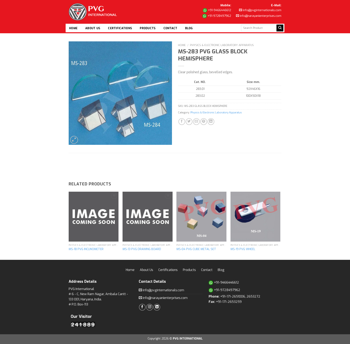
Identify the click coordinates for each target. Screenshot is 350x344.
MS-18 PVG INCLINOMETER (86, 249)
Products (148, 28)
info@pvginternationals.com (261, 10)
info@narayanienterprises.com (260, 16)
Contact (170, 28)
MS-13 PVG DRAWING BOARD (142, 249)
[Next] (280, 225)
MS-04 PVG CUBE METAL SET (196, 249)
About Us (92, 28)
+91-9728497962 (219, 16)
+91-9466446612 (219, 10)
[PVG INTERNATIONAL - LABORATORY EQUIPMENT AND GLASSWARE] (93, 12)
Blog (189, 28)
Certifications (120, 28)
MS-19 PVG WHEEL (242, 249)
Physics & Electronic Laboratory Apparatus (222, 45)
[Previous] (69, 225)
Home (73, 28)
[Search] (279, 28)
